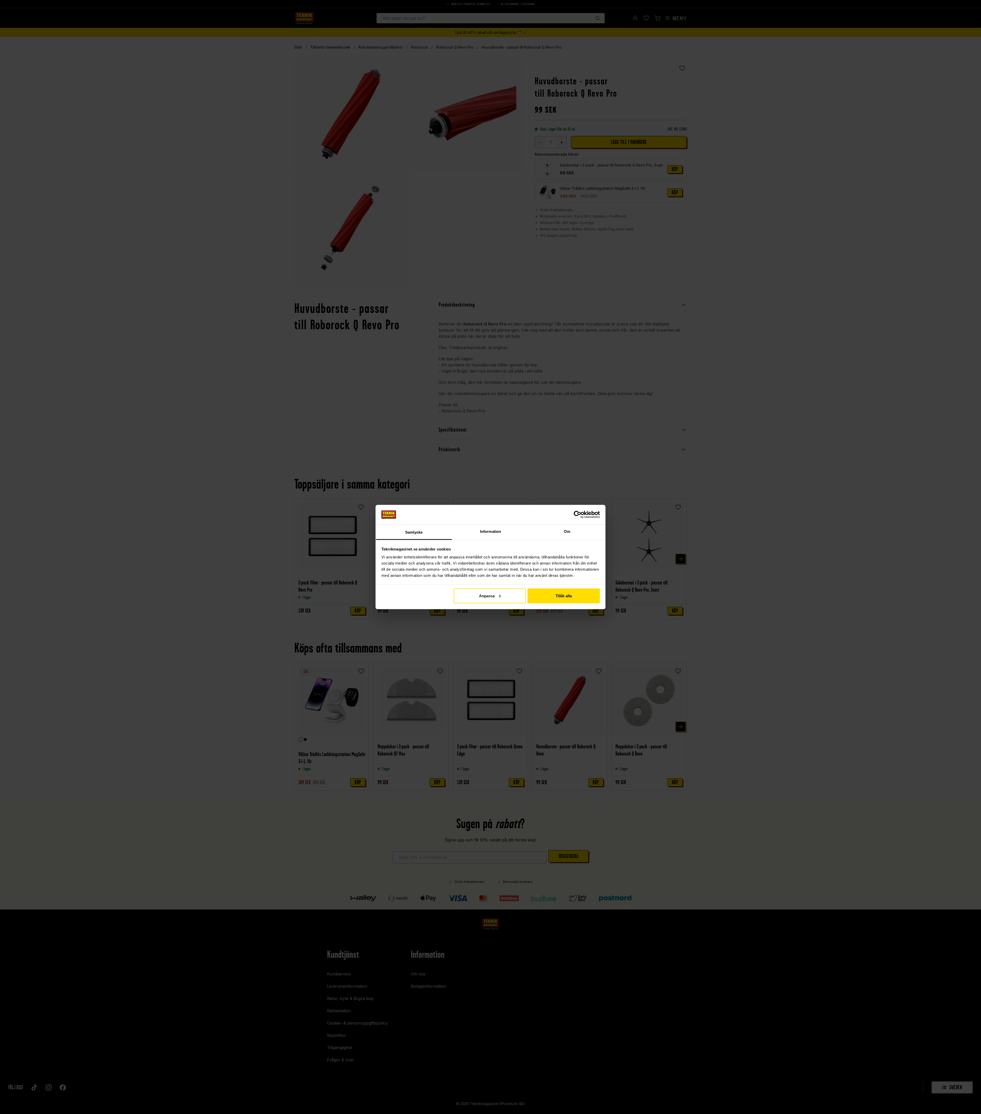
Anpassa (487, 595)
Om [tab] (567, 531)
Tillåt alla (564, 595)
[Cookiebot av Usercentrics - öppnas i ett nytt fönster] (577, 514)
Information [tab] (490, 531)
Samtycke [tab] (414, 532)
